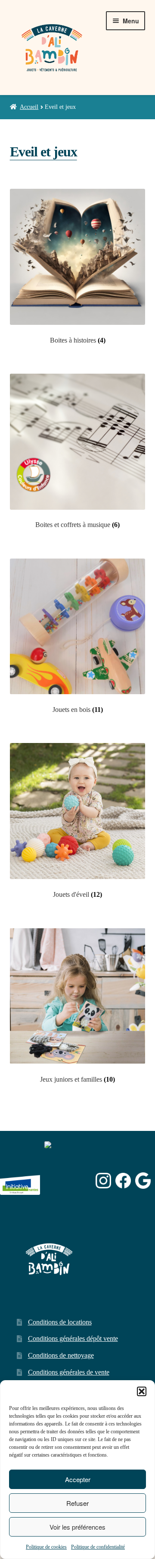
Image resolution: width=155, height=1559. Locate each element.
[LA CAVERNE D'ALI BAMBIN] (65, 1203)
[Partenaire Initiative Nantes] (20, 1181)
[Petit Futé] (68, 1180)
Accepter (77, 1479)
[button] (141, 1391)
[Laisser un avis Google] (143, 1180)
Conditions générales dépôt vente (73, 1338)
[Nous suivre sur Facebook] (123, 1181)
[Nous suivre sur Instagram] (104, 1181)
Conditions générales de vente (68, 1372)
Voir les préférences (77, 1526)
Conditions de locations (60, 1322)
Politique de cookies (46, 1547)
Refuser (77, 1503)
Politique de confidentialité (98, 1547)
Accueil (29, 107)
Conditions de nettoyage (61, 1355)
